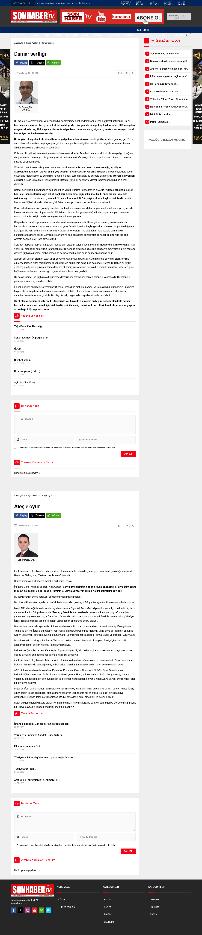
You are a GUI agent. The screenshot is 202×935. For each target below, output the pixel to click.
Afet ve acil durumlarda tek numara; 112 (37, 779)
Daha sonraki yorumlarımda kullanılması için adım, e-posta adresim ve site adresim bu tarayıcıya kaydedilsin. (66, 448)
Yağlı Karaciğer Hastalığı (28, 326)
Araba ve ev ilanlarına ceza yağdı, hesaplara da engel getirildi (67, 3)
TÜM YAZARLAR (66, 907)
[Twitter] (20, 910)
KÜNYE (61, 899)
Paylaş (23, 63)
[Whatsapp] (41, 910)
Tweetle (40, 63)
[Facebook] (13, 910)
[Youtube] (34, 910)
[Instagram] (27, 910)
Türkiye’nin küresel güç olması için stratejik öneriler (44, 757)
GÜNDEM (154, 899)
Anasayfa (18, 495)
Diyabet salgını (22, 360)
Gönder (55, 63)
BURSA (107, 899)
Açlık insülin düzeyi (25, 382)
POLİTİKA (155, 907)
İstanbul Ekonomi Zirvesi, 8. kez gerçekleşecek (41, 723)
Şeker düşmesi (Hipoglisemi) (31, 337)
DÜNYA (107, 907)
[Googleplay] (48, 910)
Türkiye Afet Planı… (25, 768)
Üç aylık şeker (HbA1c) (27, 371)
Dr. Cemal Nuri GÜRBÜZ (26, 108)
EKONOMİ (109, 922)
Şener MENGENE (26, 560)
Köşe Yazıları (32, 495)
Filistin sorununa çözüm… (29, 746)
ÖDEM (17, 348)
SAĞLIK (153, 914)
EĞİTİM (108, 914)
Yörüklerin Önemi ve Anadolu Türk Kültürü (38, 735)
